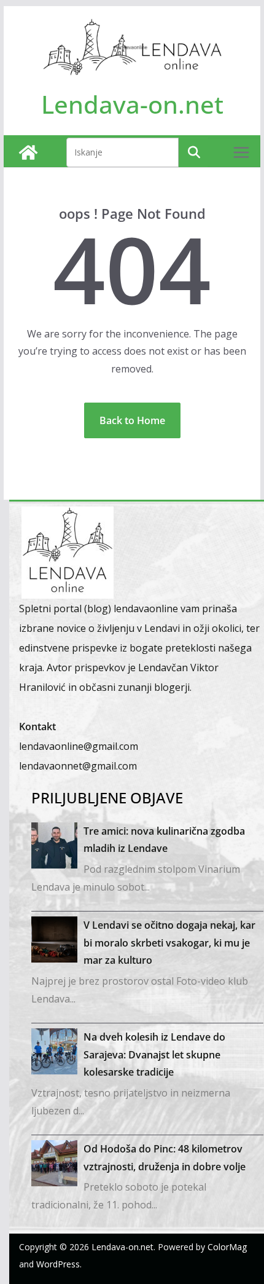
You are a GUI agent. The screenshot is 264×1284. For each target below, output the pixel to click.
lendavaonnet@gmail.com (78, 766)
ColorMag (227, 1247)
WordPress (58, 1264)
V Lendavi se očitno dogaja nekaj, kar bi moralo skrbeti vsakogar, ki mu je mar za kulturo (169, 942)
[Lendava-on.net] (28, 152)
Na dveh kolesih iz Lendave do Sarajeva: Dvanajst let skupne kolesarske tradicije (154, 1054)
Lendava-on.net (132, 104)
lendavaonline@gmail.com (78, 746)
